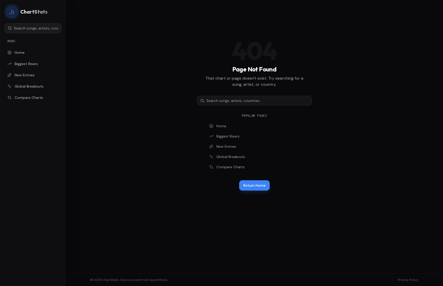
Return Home (254, 185)
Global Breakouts (29, 86)
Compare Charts (29, 97)
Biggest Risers (26, 63)
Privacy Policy (408, 280)
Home (20, 52)
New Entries (25, 75)
